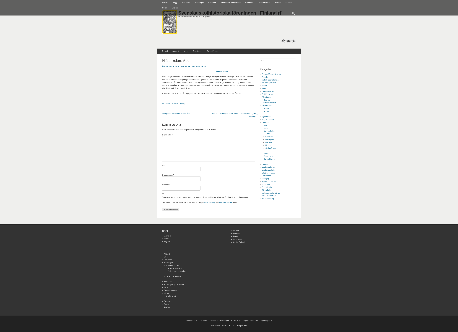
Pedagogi (265, 179)
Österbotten (197, 51)
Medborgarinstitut (268, 167)
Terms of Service (225, 202)
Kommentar (167, 135)
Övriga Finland (212, 51)
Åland (186, 51)
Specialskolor (267, 187)
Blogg (175, 3)
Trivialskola (266, 190)
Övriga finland (270, 148)
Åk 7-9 (266, 111)
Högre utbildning (268, 119)
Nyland (165, 51)
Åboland (175, 51)
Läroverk (268, 142)
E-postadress (168, 175)
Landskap (182, 104)
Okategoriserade (268, 173)
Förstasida (186, 3)
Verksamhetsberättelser (271, 193)
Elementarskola (268, 91)
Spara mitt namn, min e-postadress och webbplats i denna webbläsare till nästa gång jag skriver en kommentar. (205, 197)
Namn (165, 165)
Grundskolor (266, 106)
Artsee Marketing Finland (237, 326)
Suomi (164, 8)
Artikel (264, 86)
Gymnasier (266, 117)
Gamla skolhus (269, 131)
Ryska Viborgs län (269, 181)
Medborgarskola (268, 170)
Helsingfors (269, 139)
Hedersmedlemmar (173, 276)
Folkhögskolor (267, 94)
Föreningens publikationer (231, 3)
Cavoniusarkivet (264, 3)
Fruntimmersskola (269, 103)
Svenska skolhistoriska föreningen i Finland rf (220, 320)
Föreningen (199, 3)
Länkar (278, 3)
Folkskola (174, 104)
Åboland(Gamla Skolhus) (271, 74)
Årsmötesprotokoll (269, 83)
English (175, 8)
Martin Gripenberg (181, 66)
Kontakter (212, 3)
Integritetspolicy (266, 320)
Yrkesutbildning (268, 199)
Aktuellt (165, 3)
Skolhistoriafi (171, 296)
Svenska (288, 3)
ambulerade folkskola (270, 80)
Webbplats (166, 185)
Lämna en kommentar (198, 66)
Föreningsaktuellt (172, 265)
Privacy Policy (209, 202)
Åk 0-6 (266, 108)
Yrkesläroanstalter (269, 196)
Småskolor (266, 184)
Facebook (249, 3)
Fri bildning (266, 100)
